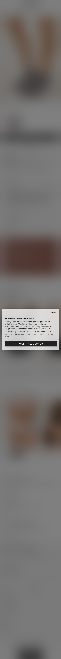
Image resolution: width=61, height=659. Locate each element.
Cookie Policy (10, 331)
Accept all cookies (31, 344)
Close (53, 313)
